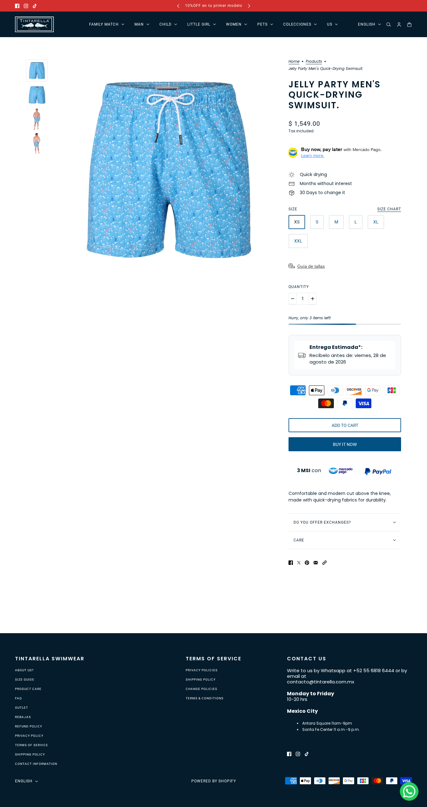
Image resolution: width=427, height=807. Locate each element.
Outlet (21, 707)
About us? (24, 670)
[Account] (399, 24)
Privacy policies (202, 670)
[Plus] (313, 299)
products (314, 62)
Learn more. (312, 155)
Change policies (201, 689)
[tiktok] (34, 6)
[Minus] (293, 299)
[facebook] (17, 6)
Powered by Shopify (213, 781)
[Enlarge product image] (168, 170)
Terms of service (31, 745)
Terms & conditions (205, 698)
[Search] (388, 24)
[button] (324, 562)
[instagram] (26, 6)
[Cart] (409, 24)
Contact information (36, 763)
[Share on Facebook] (290, 562)
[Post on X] (299, 562)
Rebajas (23, 717)
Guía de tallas (311, 266)
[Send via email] (315, 562)
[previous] (178, 6)
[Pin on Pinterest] (307, 562)
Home (294, 62)
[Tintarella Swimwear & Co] (34, 24)
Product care (28, 689)
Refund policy (28, 726)
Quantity (299, 287)
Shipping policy (30, 754)
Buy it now (345, 444)
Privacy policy (29, 735)
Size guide (24, 679)
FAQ (18, 698)
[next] (249, 6)
